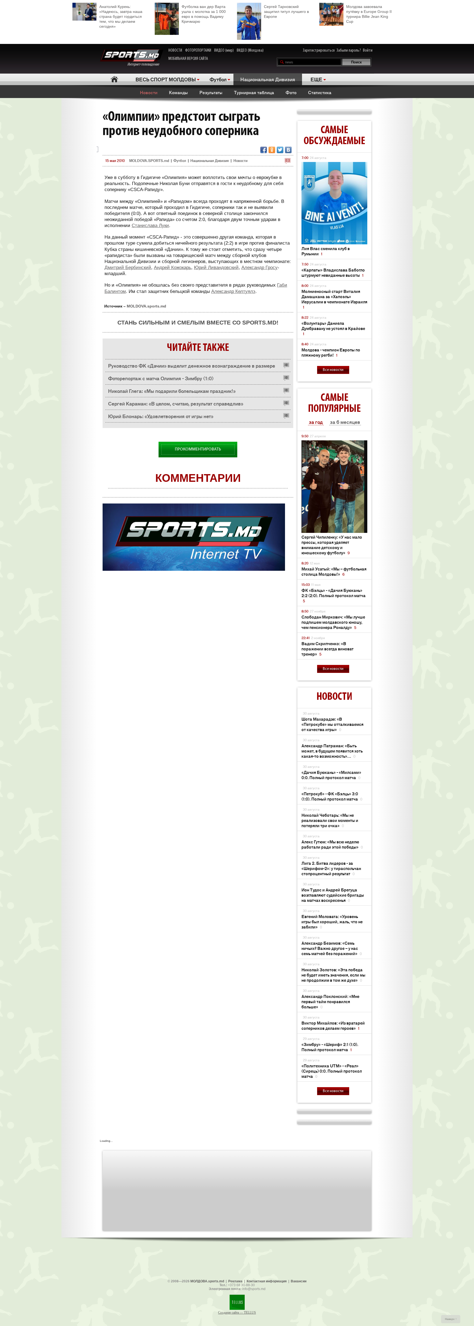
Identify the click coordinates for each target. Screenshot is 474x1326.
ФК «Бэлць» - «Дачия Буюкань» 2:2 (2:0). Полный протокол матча (333, 595)
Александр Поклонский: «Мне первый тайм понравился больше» (330, 1001)
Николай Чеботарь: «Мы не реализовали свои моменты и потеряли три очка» (329, 820)
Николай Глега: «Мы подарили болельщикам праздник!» (172, 390)
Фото (291, 92)
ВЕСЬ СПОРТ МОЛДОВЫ (166, 79)
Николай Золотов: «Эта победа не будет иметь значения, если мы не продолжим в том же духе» (333, 975)
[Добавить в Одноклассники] (272, 150)
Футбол (218, 79)
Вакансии (298, 1281)
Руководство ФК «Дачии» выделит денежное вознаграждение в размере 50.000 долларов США (191, 367)
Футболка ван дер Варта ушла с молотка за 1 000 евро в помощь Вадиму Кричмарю (204, 14)
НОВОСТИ (175, 50)
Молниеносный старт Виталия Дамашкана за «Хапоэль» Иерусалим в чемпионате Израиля (334, 299)
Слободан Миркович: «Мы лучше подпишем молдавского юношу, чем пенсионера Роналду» (333, 622)
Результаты (210, 92)
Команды (178, 92)
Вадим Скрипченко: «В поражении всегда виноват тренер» (327, 648)
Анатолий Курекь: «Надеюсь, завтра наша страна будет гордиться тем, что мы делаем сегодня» (120, 16)
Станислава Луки (150, 225)
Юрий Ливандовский (216, 267)
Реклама (235, 1281)
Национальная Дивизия (267, 79)
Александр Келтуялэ (233, 291)
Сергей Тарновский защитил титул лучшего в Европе (286, 11)
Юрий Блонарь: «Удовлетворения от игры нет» (160, 416)
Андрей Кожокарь (172, 267)
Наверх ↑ (451, 1319)
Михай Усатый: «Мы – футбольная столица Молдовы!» (333, 571)
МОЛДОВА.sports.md (207, 1281)
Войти (368, 50)
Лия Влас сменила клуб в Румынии (325, 251)
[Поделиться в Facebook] (263, 150)
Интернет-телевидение (145, 64)
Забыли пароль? (349, 50)
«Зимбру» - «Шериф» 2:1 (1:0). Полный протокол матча (329, 1047)
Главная (114, 79)
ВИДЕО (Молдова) (250, 50)
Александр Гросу (259, 267)
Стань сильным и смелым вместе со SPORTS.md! (197, 322)
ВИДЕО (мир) (224, 50)
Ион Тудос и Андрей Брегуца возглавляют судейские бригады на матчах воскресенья (332, 895)
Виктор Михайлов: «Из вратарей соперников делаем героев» (333, 1025)
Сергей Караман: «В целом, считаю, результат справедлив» (175, 403)
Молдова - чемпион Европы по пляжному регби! (330, 352)
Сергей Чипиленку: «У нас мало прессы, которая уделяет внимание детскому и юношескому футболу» (331, 544)
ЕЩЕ (316, 79)
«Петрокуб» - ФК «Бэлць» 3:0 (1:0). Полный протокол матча (331, 796)
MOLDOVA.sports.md (146, 306)
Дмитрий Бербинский (128, 267)
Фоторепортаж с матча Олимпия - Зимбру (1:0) (161, 378)
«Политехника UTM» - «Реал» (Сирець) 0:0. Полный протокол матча (331, 1071)
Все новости (333, 370)
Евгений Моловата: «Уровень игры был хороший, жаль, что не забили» (332, 921)
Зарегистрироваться (319, 50)
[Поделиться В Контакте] (288, 150)
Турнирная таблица (254, 92)
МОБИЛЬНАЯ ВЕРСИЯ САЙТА (188, 59)
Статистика (319, 92)
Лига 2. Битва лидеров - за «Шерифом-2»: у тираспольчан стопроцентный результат (331, 868)
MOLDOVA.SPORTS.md (149, 160)
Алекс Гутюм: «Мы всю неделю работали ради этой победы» (332, 844)
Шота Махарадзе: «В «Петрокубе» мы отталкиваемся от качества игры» (332, 724)
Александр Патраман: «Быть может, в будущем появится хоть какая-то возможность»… (332, 751)
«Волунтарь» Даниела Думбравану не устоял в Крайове (333, 328)
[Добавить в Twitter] (280, 150)
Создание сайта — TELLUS (237, 1312)
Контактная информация (267, 1281)
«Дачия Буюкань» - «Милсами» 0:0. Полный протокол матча (331, 775)
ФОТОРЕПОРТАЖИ (198, 50)
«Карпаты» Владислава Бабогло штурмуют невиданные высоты (333, 272)
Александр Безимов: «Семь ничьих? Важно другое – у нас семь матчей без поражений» (331, 948)
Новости (148, 92)
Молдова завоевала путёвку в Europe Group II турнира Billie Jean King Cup (369, 14)
